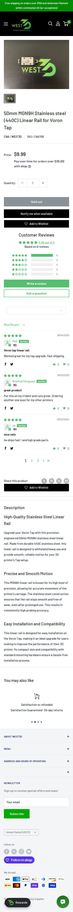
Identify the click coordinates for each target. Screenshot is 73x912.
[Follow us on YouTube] (29, 851)
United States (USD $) (18, 832)
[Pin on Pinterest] (51, 481)
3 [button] (38, 460)
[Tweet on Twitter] (59, 481)
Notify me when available (37, 213)
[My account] (58, 24)
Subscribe (17, 814)
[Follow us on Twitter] (14, 851)
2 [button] (32, 460)
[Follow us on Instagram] (21, 851)
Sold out (36, 201)
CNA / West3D (13, 136)
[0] (65, 23)
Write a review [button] (37, 283)
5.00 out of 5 (47, 242)
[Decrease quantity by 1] (22, 183)
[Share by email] (66, 481)
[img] (13, 335)
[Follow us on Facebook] (6, 851)
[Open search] (50, 24)
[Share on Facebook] (44, 481)
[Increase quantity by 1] (43, 183)
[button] (20, 255)
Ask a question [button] (36, 293)
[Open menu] (6, 23)
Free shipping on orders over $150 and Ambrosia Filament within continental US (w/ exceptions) (36, 5)
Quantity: (10, 183)
